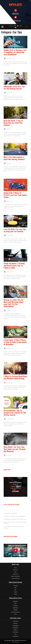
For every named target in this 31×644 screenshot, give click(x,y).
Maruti (15, 592)
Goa (16, 634)
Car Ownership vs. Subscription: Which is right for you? (15, 519)
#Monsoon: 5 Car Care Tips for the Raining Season (14, 87)
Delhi (15, 603)
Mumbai (15, 609)
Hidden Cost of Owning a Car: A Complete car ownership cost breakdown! (15, 52)
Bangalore (15, 627)
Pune (15, 614)
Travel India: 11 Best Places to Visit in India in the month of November (15, 342)
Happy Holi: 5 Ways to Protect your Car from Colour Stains (15, 194)
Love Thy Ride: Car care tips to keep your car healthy (15, 230)
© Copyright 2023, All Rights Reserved (14, 640)
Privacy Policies (15, 578)
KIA (15, 587)
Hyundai (15, 585)
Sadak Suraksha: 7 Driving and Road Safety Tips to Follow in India (14, 265)
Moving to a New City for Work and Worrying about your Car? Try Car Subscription (14, 303)
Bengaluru (15, 601)
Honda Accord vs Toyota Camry (10, 513)
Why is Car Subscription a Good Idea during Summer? (14, 158)
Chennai (15, 630)
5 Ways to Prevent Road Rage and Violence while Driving (15, 377)
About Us (15, 569)
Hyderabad (15, 607)
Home (15, 567)
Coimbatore (15, 636)
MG (15, 589)
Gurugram (15, 605)
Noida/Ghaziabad (15, 612)
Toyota (15, 594)
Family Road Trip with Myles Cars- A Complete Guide (14, 516)
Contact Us (15, 574)
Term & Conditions (15, 576)
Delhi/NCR (15, 621)
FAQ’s (15, 572)
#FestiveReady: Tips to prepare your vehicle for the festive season (15, 412)
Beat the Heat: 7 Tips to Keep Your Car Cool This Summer (13, 122)
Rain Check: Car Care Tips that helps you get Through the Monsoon (15, 449)
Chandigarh (15, 632)
